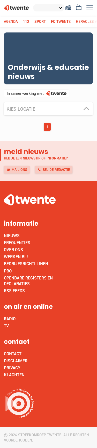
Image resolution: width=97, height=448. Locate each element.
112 (26, 21)
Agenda (11, 21)
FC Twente (61, 21)
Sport (40, 21)
